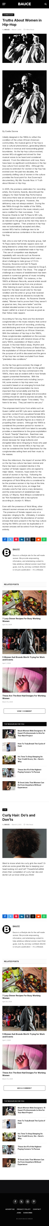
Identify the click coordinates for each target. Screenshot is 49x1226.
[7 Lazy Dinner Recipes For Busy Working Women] (24, 602)
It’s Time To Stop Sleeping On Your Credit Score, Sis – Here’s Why (31, 759)
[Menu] (3, 4)
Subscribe (27, 1213)
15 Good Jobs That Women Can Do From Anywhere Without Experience (31, 785)
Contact (37, 1209)
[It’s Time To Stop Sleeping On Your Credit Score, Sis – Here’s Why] (9, 759)
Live (4, 810)
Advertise (10, 1209)
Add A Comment (24, 1088)
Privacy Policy (24, 1209)
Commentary (8, 15)
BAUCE (7, 29)
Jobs (19, 1213)
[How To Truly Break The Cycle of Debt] (9, 746)
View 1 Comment (24, 711)
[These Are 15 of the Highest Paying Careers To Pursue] (9, 772)
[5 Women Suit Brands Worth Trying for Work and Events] (24, 641)
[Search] (45, 4)
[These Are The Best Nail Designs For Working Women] (24, 680)
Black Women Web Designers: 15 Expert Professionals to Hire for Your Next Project (31, 733)
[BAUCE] (24, 4)
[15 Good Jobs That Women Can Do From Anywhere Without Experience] (9, 785)
